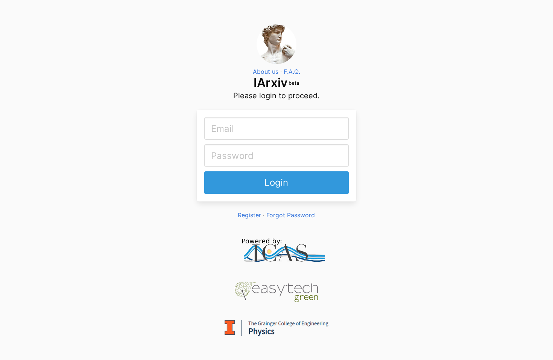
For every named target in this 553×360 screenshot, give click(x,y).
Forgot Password (290, 215)
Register (249, 215)
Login (276, 182)
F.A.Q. (292, 71)
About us (265, 71)
